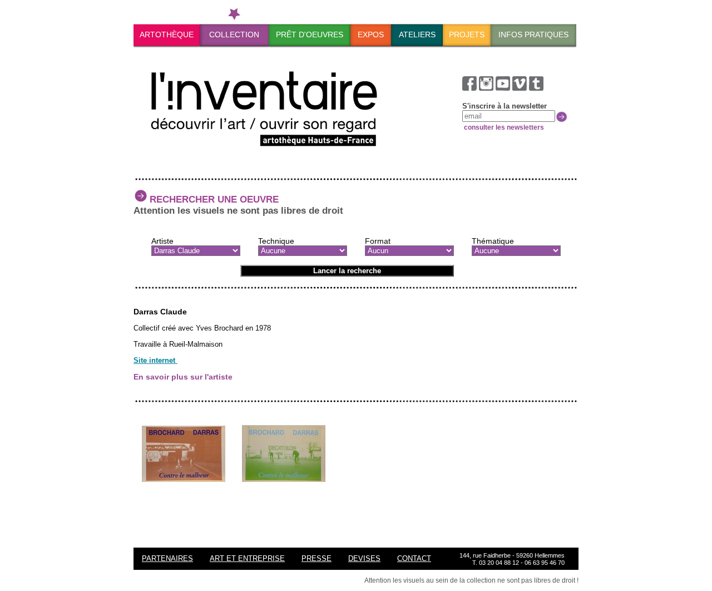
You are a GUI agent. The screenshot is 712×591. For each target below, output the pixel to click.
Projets (466, 34)
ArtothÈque (167, 34)
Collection (234, 34)
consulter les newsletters (503, 127)
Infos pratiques (533, 34)
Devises (364, 558)
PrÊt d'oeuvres (309, 34)
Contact (414, 558)
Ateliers (417, 34)
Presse (316, 558)
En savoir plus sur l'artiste (183, 376)
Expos (371, 34)
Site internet (155, 360)
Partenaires (167, 558)
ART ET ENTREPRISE (247, 558)
